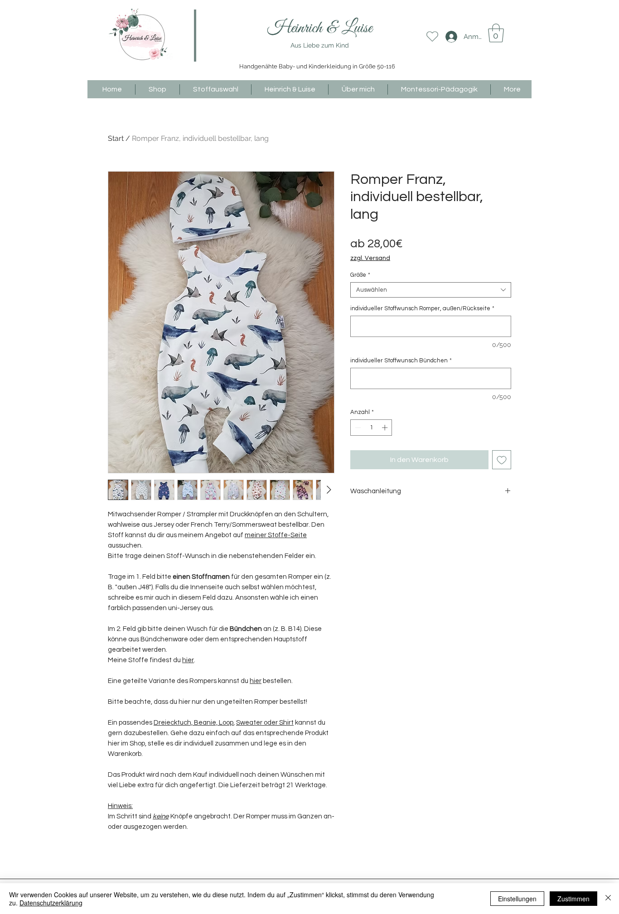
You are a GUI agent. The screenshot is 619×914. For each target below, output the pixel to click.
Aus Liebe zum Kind (319, 45)
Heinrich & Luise (319, 28)
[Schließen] (608, 898)
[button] (496, 33)
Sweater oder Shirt (265, 722)
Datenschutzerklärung (50, 902)
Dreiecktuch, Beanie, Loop (193, 722)
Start (116, 138)
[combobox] (430, 290)
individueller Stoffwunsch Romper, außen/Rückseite (422, 308)
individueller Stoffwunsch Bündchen (401, 360)
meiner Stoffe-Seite (276, 535)
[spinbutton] (371, 427)
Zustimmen (573, 898)
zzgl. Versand (370, 258)
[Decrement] (357, 427)
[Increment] (385, 427)
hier (188, 660)
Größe (360, 275)
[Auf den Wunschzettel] (501, 459)
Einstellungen (517, 898)
